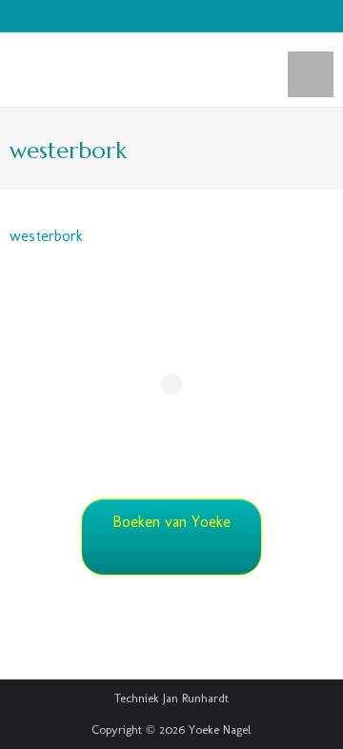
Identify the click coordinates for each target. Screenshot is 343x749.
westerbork (46, 236)
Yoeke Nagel (220, 729)
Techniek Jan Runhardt (171, 698)
